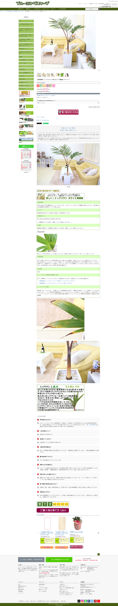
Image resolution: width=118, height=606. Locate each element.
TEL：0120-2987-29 (91, 424)
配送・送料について (64, 586)
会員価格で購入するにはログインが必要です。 (47, 95)
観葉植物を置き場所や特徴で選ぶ (25, 52)
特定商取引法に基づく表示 (43, 601)
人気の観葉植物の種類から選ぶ (25, 25)
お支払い (20, 564)
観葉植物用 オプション (24, 48)
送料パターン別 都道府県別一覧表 (67, 587)
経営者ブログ (21, 587)
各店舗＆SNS (21, 589)
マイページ (86, 3)
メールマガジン (114, 3)
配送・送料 (41, 564)
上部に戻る (63, 601)
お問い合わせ (115, 4)
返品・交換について (64, 591)
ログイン (80, 3)
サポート (62, 582)
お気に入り (38, 8)
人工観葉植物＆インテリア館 (25, 59)
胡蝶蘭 (20, 56)
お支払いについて (63, 589)
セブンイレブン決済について (66, 594)
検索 (99, 9)
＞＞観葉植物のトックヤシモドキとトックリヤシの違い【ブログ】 (54, 283)
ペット (20, 66)
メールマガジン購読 (43, 587)
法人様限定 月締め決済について (66, 593)
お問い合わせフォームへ (92, 567)
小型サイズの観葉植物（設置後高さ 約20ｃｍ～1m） (25, 45)
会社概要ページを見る (93, 3)
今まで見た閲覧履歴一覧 (24, 72)
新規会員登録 (101, 3)
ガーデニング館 (22, 63)
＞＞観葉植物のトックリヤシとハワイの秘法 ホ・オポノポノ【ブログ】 (56, 281)
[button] (38, 533)
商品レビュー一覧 (42, 589)
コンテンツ (20, 582)
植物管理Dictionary (107, 4)
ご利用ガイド (107, 3)
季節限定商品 (22, 69)
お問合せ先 (83, 564)
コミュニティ (21, 593)
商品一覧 (21, 8)
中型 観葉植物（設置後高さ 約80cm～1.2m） (25, 40)
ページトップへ (99, 554)
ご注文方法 (21, 75)
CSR (19, 584)
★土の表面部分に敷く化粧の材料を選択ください (46, 100)
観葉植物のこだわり (23, 82)
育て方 (28, 8)
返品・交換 (62, 564)
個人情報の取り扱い (55, 601)
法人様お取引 (63, 8)
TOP (20, 21)
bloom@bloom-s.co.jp (90, 591)
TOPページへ (2, 11)
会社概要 (82, 582)
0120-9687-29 (90, 568)
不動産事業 (20, 591)
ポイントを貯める (42, 591)
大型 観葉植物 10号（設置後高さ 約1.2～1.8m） (15, 11)
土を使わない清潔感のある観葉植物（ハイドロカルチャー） (25, 30)
